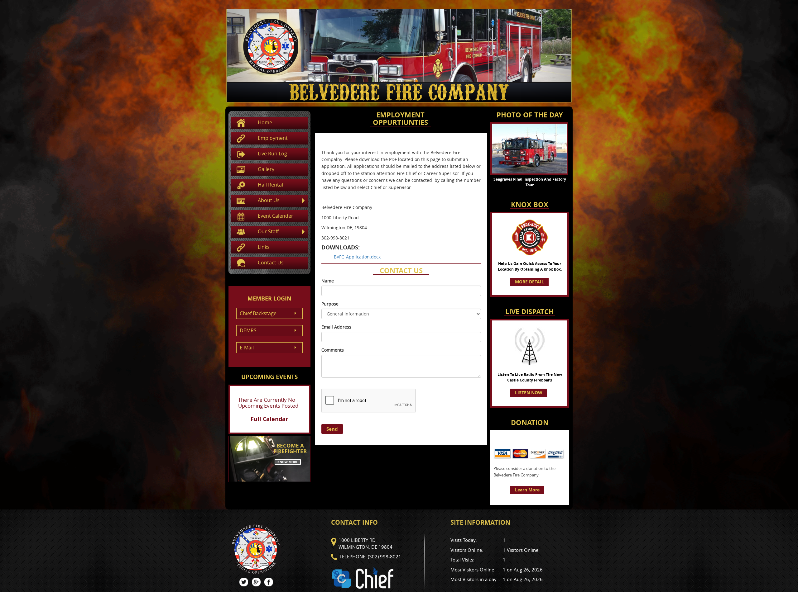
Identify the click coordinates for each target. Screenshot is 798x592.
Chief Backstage (258, 313)
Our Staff (268, 231)
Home (265, 122)
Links (264, 247)
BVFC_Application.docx (357, 257)
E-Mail (247, 347)
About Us (269, 200)
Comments (332, 350)
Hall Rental (270, 184)
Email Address (336, 327)
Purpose (330, 304)
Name (327, 281)
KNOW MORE (287, 462)
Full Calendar (269, 419)
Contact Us (271, 262)
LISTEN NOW (528, 392)
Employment (273, 138)
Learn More (527, 490)
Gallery (266, 169)
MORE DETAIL (529, 282)
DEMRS (248, 330)
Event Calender (275, 215)
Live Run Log (272, 153)
